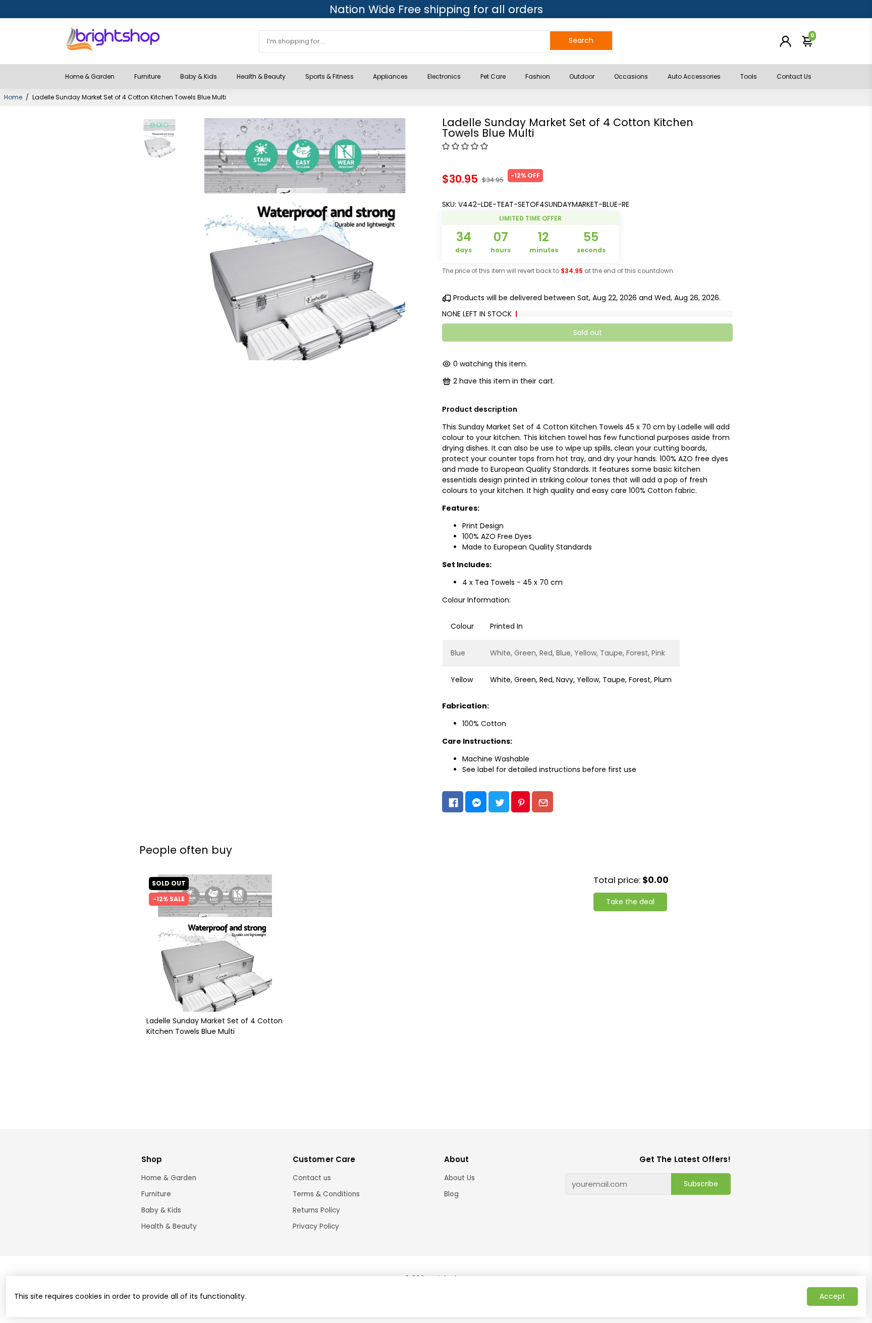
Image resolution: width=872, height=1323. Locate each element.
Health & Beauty (261, 76)
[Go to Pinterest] (520, 802)
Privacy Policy (316, 1226)
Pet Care (493, 76)
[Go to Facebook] (452, 802)
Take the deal (630, 902)
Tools (748, 76)
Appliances (390, 76)
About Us (459, 1178)
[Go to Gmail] (542, 802)
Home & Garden (90, 76)
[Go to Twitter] (499, 802)
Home (13, 97)
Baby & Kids (198, 76)
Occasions (631, 76)
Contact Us (794, 76)
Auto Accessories (694, 76)
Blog (451, 1194)
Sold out (587, 332)
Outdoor (581, 76)
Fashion (537, 76)
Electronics (444, 76)
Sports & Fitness (329, 76)
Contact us (312, 1178)
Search (581, 40)
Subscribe (701, 1184)
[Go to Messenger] (475, 802)
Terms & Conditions (326, 1194)
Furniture (147, 76)
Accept (832, 1296)
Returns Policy (316, 1210)
